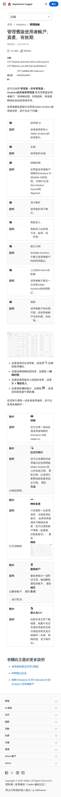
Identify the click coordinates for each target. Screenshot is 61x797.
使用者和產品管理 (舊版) (25, 666)
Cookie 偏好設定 (35, 784)
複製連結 (27, 51)
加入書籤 (14, 51)
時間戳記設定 (19, 673)
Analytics (21, 24)
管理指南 (35, 24)
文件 (9, 24)
